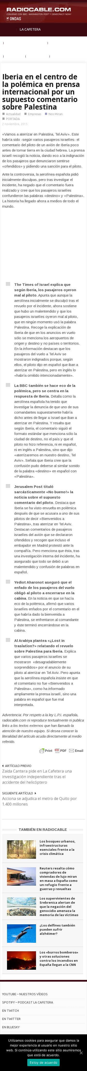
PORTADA (13, 118)
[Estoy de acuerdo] (81, 1052)
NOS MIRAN (37, 56)
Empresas (34, 114)
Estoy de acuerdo (43, 1062)
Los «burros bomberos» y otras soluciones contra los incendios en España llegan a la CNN (59, 958)
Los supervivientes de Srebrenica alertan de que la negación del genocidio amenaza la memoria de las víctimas (59, 906)
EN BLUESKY (11, 1027)
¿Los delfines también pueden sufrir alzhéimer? (57, 929)
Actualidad (13, 114)
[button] (82, 6)
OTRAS (58, 56)
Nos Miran (56, 114)
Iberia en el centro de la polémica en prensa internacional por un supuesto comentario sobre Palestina (41, 92)
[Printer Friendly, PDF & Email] (61, 750)
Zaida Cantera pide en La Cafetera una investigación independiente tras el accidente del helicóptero (37, 776)
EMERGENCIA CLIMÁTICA (25, 43)
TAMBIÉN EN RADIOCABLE (43, 829)
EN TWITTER (11, 1018)
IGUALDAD (59, 43)
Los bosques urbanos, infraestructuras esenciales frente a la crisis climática (57, 847)
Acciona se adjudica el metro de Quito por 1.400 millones (39, 801)
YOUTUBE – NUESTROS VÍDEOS (25, 994)
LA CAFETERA (30, 29)
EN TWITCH (10, 1010)
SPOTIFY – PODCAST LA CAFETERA (27, 1002)
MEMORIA (14, 56)
